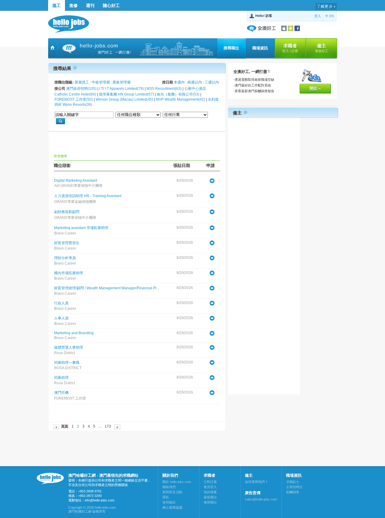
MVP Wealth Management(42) (180, 99)
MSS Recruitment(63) (164, 88)
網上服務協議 (172, 507)
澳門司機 (61, 393)
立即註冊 (210, 482)
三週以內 (212, 82)
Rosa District (64, 353)
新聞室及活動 (172, 492)
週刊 (90, 5)
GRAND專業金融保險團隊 (75, 201)
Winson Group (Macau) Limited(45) (124, 99)
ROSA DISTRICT (68, 368)
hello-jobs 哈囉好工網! (71, 24)
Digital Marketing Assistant (75, 180)
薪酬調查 (292, 492)
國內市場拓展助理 (68, 273)
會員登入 (210, 487)
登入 (317, 16)
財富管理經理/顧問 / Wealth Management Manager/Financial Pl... (106, 288)
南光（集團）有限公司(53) (178, 94)
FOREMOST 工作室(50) (73, 99)
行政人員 (61, 303)
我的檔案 (210, 492)
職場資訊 (260, 48)
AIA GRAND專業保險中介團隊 (78, 186)
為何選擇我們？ (256, 482)
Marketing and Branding (74, 333)
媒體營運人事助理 (68, 347)
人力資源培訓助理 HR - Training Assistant (87, 196)
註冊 (294, 51)
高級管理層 (121, 82)
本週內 (179, 82)
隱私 (165, 497)
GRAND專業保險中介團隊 (75, 217)
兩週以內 (194, 82)
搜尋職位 (231, 48)
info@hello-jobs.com (99, 500)
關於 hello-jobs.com (176, 482)
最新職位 (210, 497)
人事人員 (61, 318)
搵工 (56, 5)
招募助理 (61, 377)
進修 (73, 5)
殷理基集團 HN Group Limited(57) (126, 94)
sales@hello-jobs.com (261, 499)
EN (331, 16)
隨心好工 (111, 5)
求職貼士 (292, 482)
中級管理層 (101, 82)
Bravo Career (65, 233)
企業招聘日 (294, 487)
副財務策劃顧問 (66, 212)
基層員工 (82, 82)
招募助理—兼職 (66, 362)
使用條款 (169, 502)
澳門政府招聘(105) (81, 88)
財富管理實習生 (66, 243)
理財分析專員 (65, 258)
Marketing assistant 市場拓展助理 (81, 228)
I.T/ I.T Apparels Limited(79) (121, 88)
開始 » (315, 88)
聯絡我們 (169, 487)
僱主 (321, 48)
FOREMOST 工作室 (70, 398)
